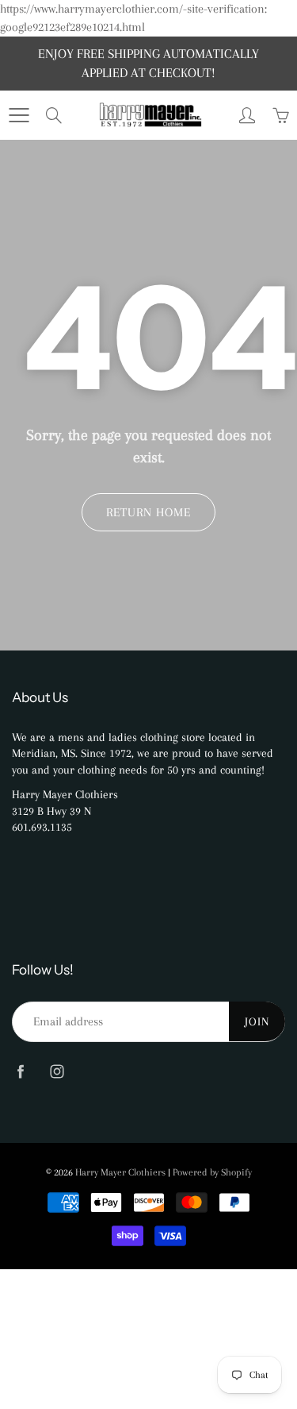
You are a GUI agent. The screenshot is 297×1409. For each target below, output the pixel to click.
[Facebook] (20, 1072)
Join (257, 1021)
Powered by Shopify (212, 1172)
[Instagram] (56, 1072)
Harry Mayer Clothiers (120, 1172)
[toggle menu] (18, 115)
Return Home (148, 512)
